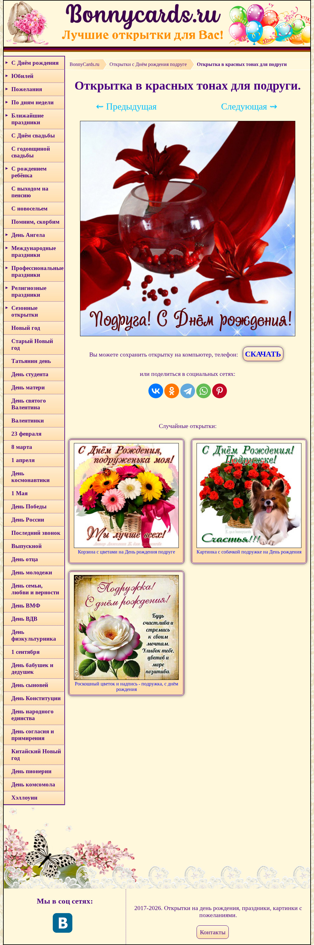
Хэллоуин (24, 797)
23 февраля (26, 433)
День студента (29, 374)
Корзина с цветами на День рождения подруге (126, 551)
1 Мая (19, 493)
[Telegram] (187, 391)
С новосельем (29, 208)
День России (27, 519)
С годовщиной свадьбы (30, 152)
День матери (28, 387)
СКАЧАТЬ (263, 354)
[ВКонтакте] (155, 391)
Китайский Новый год (36, 754)
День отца (24, 559)
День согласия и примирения (32, 734)
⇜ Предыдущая (126, 106)
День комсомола (33, 784)
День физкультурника (33, 635)
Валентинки (27, 420)
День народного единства (32, 714)
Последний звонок (35, 533)
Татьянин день (31, 361)
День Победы (29, 506)
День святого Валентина (28, 404)
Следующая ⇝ (249, 106)
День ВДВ (24, 618)
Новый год (25, 328)
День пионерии (31, 771)
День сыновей (29, 685)
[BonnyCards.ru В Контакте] (62, 923)
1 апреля (23, 460)
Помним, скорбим (35, 221)
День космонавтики (30, 476)
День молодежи (31, 572)
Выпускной (26, 546)
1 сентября (25, 652)
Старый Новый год (32, 344)
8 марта (21, 447)
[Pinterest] (219, 391)
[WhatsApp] (203, 391)
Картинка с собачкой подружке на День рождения (249, 551)
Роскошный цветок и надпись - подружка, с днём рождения (126, 686)
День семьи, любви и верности (35, 589)
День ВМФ (25, 605)
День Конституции (36, 698)
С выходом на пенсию (29, 192)
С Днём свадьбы (33, 135)
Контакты (212, 932)
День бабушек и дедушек (32, 668)
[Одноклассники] (171, 391)
